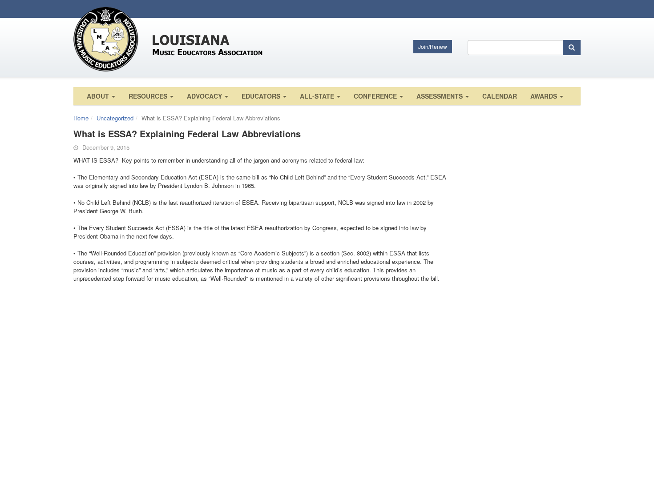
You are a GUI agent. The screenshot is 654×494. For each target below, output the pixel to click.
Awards (544, 96)
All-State (318, 96)
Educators (262, 96)
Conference (376, 96)
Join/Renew (432, 46)
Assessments (440, 96)
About (99, 96)
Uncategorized (115, 118)
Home (81, 118)
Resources (149, 96)
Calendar (499, 96)
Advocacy (205, 96)
